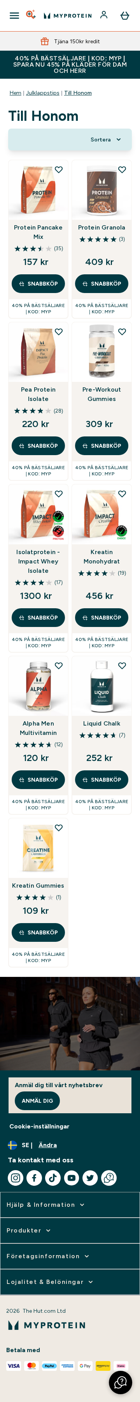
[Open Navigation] (14, 15)
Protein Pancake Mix (38, 232)
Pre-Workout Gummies (101, 394)
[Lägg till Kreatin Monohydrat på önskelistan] (122, 493)
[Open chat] (109, 1178)
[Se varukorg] (125, 15)
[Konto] (105, 15)
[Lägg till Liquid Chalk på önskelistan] (122, 665)
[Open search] (31, 15)
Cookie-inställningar (39, 1126)
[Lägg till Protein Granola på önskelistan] (122, 169)
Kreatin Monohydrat (102, 557)
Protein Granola (102, 227)
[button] (120, 1382)
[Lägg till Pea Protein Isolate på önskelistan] (58, 331)
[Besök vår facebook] (34, 1178)
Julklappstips (43, 93)
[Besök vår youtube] (71, 1178)
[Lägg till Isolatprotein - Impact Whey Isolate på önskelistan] (58, 493)
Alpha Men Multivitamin (38, 728)
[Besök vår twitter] (90, 1178)
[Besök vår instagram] (15, 1178)
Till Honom (78, 93)
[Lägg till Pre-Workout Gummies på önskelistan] (122, 331)
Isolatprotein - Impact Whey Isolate (38, 561)
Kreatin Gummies (38, 885)
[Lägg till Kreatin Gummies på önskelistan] (58, 827)
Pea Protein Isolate (38, 394)
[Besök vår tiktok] (53, 1178)
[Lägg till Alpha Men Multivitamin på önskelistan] (58, 665)
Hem (15, 93)
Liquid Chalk (101, 723)
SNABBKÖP (43, 284)
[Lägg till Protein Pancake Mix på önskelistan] (58, 169)
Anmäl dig (37, 1101)
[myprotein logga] (67, 15)
